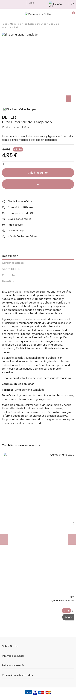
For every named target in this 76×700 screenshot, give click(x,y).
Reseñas (8, 281)
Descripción (10, 256)
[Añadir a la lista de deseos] (38, 184)
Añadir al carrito (38, 172)
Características (13, 262)
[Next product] (73, 25)
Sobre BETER (11, 269)
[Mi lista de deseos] (71, 593)
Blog (31, 2)
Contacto (8, 275)
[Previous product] (70, 25)
